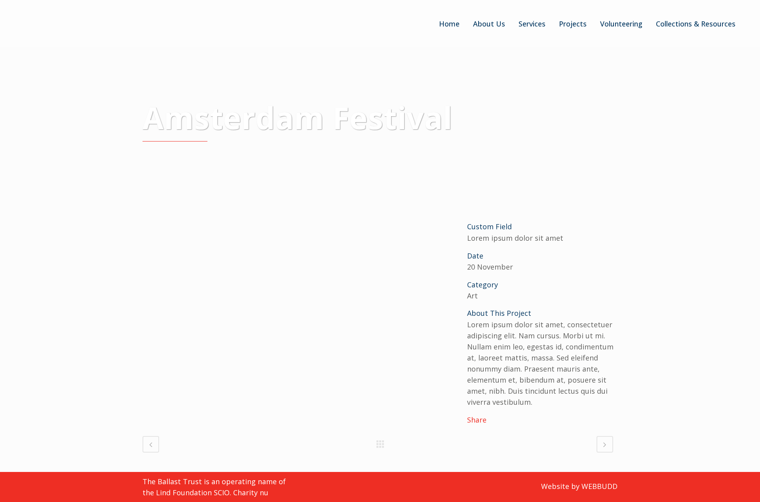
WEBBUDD (599, 486)
